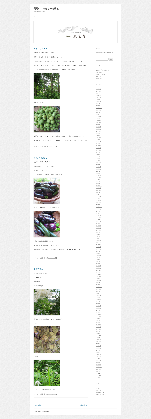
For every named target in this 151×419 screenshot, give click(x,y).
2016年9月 (98, 323)
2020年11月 (99, 234)
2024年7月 (98, 141)
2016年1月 (98, 333)
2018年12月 (99, 283)
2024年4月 (98, 148)
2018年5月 (98, 295)
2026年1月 (98, 104)
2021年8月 (98, 215)
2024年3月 (98, 150)
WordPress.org (100, 394)
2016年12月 (99, 318)
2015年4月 (98, 344)
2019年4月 (98, 274)
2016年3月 (98, 331)
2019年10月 (99, 261)
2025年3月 (98, 125)
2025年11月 (99, 108)
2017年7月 (98, 310)
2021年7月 (98, 217)
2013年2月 (98, 365)
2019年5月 (98, 272)
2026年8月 (98, 89)
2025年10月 (99, 110)
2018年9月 (98, 289)
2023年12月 (99, 156)
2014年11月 (99, 350)
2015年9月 (98, 335)
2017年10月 (99, 304)
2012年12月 (99, 367)
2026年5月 (98, 95)
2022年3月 (98, 200)
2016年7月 (98, 327)
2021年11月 (99, 209)
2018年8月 (98, 291)
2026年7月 (98, 91)
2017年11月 (99, 301)
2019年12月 (99, 257)
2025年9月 (98, 112)
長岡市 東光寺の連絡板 (46, 8)
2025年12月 (99, 106)
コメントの (100, 392)
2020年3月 (98, 251)
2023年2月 (98, 177)
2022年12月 (99, 181)
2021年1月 (98, 230)
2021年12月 (99, 207)
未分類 (41, 146)
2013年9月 (98, 360)
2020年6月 (98, 245)
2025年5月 (98, 120)
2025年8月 (98, 114)
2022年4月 (98, 198)
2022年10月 (99, 186)
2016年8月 (98, 325)
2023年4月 (98, 173)
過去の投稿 (37, 405)
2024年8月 (98, 139)
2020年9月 (98, 238)
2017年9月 (98, 306)
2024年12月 (99, 131)
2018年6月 (98, 293)
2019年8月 (98, 266)
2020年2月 (98, 253)
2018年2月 (98, 297)
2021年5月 (98, 221)
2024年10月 (99, 135)
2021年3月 (98, 226)
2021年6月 (98, 219)
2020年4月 (98, 249)
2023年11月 (99, 158)
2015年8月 (98, 337)
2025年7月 (98, 116)
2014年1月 (98, 358)
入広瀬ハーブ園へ (100, 74)
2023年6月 (98, 169)
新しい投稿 (84, 405)
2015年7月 (98, 339)
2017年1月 (98, 316)
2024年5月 (98, 146)
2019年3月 (98, 276)
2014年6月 (98, 354)
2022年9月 (98, 188)
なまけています (100, 72)
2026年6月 (98, 93)
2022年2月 (98, 202)
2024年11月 (99, 133)
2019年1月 (98, 280)
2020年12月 (99, 232)
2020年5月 (98, 247)
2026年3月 (98, 99)
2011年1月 (98, 377)
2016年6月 (98, 329)
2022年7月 (98, 192)
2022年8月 (98, 190)
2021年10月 (99, 211)
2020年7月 (98, 243)
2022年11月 (99, 184)
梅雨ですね (38, 269)
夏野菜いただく (40, 157)
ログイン (98, 388)
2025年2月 (98, 127)
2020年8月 (98, 240)
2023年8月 (98, 165)
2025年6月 (98, 118)
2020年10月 (99, 236)
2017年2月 (98, 314)
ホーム (35, 16)
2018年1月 (98, 299)
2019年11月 (99, 259)
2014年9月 (98, 352)
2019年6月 (98, 270)
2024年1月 (98, 154)
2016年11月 (99, 320)
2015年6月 (98, 341)
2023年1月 (98, 179)
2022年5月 (98, 196)
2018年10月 (99, 287)
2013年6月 (98, 363)
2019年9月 (98, 264)
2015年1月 (98, 348)
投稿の (98, 390)
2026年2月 (98, 101)
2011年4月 (98, 373)
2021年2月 (98, 228)
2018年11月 (99, 285)
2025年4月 (98, 122)
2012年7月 (98, 369)
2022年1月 (98, 205)
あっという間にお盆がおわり (103, 70)
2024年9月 (98, 137)
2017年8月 (98, 308)
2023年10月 (99, 160)
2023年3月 (98, 175)
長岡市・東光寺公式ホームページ (104, 52)
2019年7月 (98, 268)
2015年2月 (98, 346)
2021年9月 (98, 213)
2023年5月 (98, 171)
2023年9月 (98, 162)
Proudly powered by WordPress (41, 411)
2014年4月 (98, 356)
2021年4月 (98, 224)
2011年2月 (98, 375)
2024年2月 (98, 152)
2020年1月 (98, 255)
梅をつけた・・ (40, 48)
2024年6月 (98, 144)
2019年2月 (98, 278)
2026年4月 (98, 97)
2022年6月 (98, 194)
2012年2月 (98, 371)
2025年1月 (98, 129)
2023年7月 (98, 167)
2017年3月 (98, 312)
